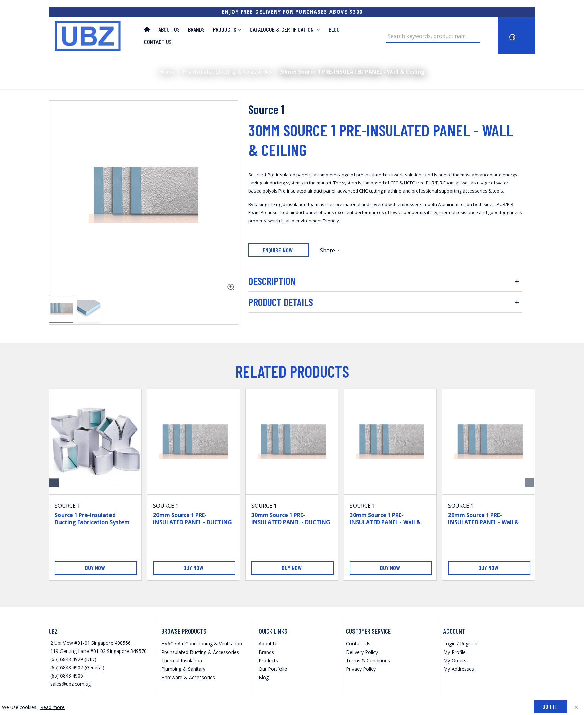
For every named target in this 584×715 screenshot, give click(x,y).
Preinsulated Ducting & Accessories (200, 652)
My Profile (454, 652)
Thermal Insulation (181, 660)
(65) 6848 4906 (66, 675)
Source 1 (266, 109)
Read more (52, 707)
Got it (549, 706)
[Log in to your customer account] (486, 35)
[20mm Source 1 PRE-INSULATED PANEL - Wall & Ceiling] (488, 441)
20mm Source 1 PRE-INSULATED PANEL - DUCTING (192, 519)
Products (224, 29)
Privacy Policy (361, 669)
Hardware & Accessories (188, 677)
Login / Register (460, 643)
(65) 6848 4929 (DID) (73, 659)
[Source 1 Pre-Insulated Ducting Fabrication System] (95, 441)
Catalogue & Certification (282, 29)
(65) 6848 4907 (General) (77, 667)
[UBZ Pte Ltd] (91, 36)
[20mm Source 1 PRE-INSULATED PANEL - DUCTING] (193, 441)
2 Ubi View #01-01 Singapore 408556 (90, 643)
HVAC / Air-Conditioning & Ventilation (201, 643)
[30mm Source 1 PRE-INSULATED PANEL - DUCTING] (292, 441)
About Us (169, 29)
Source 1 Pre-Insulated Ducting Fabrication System (92, 519)
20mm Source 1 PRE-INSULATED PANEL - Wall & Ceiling (483, 522)
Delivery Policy (362, 652)
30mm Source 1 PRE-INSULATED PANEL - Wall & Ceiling (385, 522)
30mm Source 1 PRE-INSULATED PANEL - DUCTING (290, 519)
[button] (529, 482)
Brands (196, 29)
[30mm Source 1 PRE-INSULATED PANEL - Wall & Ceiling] (229, 281)
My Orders (454, 660)
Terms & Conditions (368, 660)
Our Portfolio (273, 669)
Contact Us (358, 643)
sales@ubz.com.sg (70, 684)
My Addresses (458, 669)
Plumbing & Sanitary (183, 669)
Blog (334, 29)
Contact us (158, 41)
